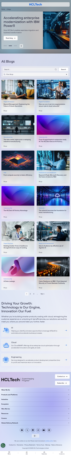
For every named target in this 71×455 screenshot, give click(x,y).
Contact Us (12, 445)
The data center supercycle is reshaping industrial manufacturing (17, 140)
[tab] (21, 46)
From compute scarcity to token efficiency (18, 175)
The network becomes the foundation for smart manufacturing (52, 211)
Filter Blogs (9, 74)
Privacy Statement (29, 445)
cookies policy (49, 441)
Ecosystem (5, 404)
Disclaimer (20, 445)
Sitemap (47, 445)
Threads (49, 430)
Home (3, 9)
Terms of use (40, 445)
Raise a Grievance (56, 445)
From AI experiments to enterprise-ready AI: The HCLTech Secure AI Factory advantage (52, 140)
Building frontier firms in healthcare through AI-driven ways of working (16, 247)
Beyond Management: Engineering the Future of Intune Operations (17, 105)
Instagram (38, 430)
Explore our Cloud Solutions (35, 345)
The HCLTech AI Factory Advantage (15, 210)
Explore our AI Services (35, 330)
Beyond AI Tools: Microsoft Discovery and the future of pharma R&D (52, 176)
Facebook (22, 430)
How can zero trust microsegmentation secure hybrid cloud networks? (52, 105)
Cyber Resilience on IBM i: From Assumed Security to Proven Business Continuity (53, 282)
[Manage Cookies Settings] (3, 445)
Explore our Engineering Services (35, 360)
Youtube (44, 430)
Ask (27, 454)
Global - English (35, 435)
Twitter (27, 430)
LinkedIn (33, 430)
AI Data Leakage (9, 281)
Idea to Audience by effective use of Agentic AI (51, 247)
